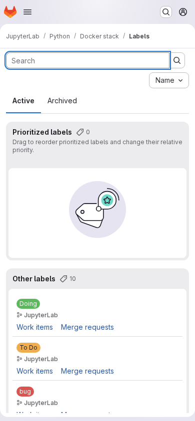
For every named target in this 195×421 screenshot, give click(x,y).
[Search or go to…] (166, 12)
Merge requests (87, 327)
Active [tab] (23, 100)
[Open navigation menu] (28, 12)
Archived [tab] (62, 100)
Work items (34, 327)
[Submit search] (177, 60)
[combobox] (169, 80)
